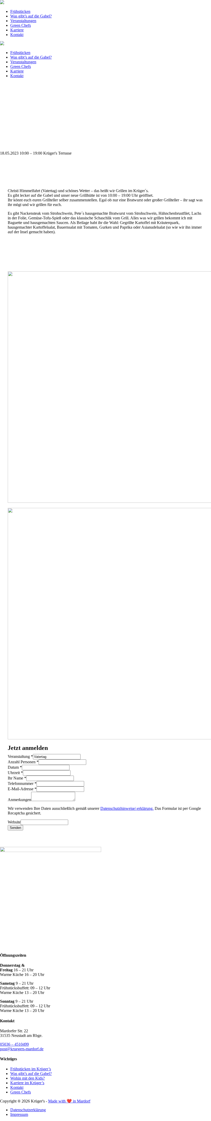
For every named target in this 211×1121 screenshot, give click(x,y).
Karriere (17, 30)
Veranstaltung (20, 756)
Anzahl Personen (23, 762)
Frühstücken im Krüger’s (30, 1069)
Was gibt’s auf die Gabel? (31, 16)
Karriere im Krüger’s (27, 1083)
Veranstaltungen (23, 21)
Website (14, 822)
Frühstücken (20, 11)
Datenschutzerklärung (28, 1110)
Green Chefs (20, 25)
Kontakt (16, 34)
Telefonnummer (22, 783)
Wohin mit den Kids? (27, 1078)
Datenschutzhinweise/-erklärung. (127, 808)
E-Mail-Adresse (22, 789)
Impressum (19, 1114)
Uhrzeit (15, 772)
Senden (15, 828)
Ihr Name (17, 778)
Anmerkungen (19, 799)
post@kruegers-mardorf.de (21, 1049)
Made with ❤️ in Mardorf (69, 1101)
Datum (15, 767)
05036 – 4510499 (14, 1044)
